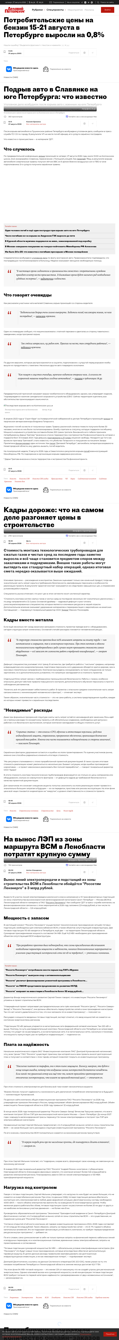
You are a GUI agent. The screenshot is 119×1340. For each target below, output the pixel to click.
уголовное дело (39, 258)
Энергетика (14, 1297)
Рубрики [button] (37, 9)
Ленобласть (55, 1297)
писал (52, 443)
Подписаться (58, 2)
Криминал (8, 481)
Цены (58, 811)
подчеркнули (47, 278)
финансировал (22, 443)
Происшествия (56, 478)
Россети (39, 1297)
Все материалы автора (36, 124)
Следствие (103, 478)
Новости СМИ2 (11, 77)
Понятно (110, 1334)
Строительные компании (28, 811)
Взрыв (73, 478)
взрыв (42, 156)
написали (40, 316)
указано (79, 378)
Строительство (47, 811)
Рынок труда (68, 811)
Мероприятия (75, 10)
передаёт (81, 159)
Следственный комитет (87, 478)
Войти (108, 10)
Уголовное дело (20, 481)
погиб (87, 451)
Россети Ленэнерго (55, 902)
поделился (26, 347)
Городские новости (102, 1297)
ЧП (66, 478)
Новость (13, 478)
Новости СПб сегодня (40, 478)
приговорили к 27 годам (59, 438)
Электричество (27, 1297)
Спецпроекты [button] (55, 9)
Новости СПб (24, 478)
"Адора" (65, 610)
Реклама (89, 10)
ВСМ (47, 1297)
